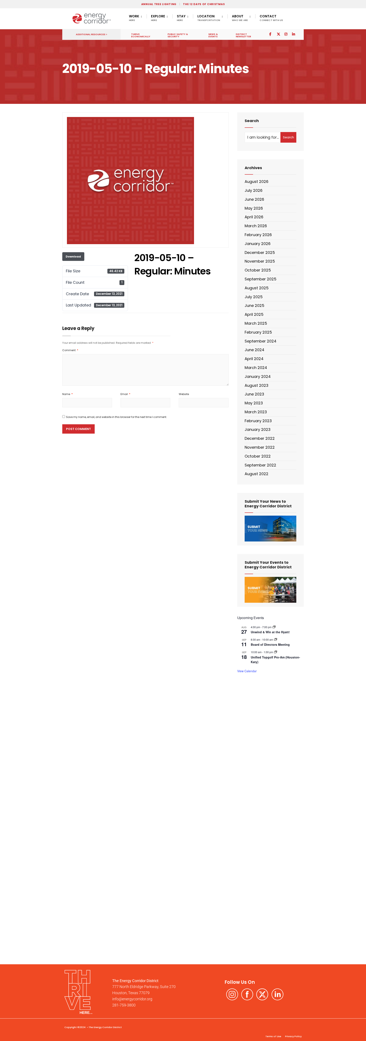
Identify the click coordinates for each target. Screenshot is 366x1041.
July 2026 (253, 190)
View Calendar (247, 671)
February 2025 (258, 332)
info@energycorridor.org (132, 999)
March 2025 (256, 323)
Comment (70, 350)
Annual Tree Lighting (158, 4)
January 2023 (257, 429)
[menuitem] (138, 17)
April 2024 (254, 358)
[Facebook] (270, 34)
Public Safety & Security (178, 35)
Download (73, 257)
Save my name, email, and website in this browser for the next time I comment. (116, 417)
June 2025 (254, 305)
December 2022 (260, 438)
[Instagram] (286, 34)
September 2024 (260, 341)
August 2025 (257, 288)
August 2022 (256, 473)
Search (288, 137)
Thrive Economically (140, 35)
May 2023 (254, 403)
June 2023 (254, 394)
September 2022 (260, 465)
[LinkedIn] (293, 34)
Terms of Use (273, 1036)
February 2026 (258, 234)
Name (67, 394)
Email (125, 394)
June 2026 (254, 199)
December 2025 (260, 252)
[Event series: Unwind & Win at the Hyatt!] (274, 627)
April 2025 (254, 314)
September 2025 (260, 279)
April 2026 (254, 217)
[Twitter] (278, 34)
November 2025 (260, 261)
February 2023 (258, 420)
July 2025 (254, 296)
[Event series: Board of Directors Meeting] (275, 639)
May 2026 (254, 208)
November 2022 (260, 447)
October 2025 (258, 270)
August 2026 (256, 181)
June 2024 (254, 349)
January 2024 (258, 376)
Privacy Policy (293, 1036)
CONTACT (271, 18)
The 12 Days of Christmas (204, 4)
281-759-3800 (124, 1005)
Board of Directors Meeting (270, 644)
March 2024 (256, 367)
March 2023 (256, 412)
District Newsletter (243, 35)
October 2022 (258, 456)
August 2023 (256, 385)
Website (184, 394)
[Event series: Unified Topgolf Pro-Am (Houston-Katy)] (275, 652)
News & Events (213, 35)
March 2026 (256, 225)
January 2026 (257, 243)
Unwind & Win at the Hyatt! (270, 632)
